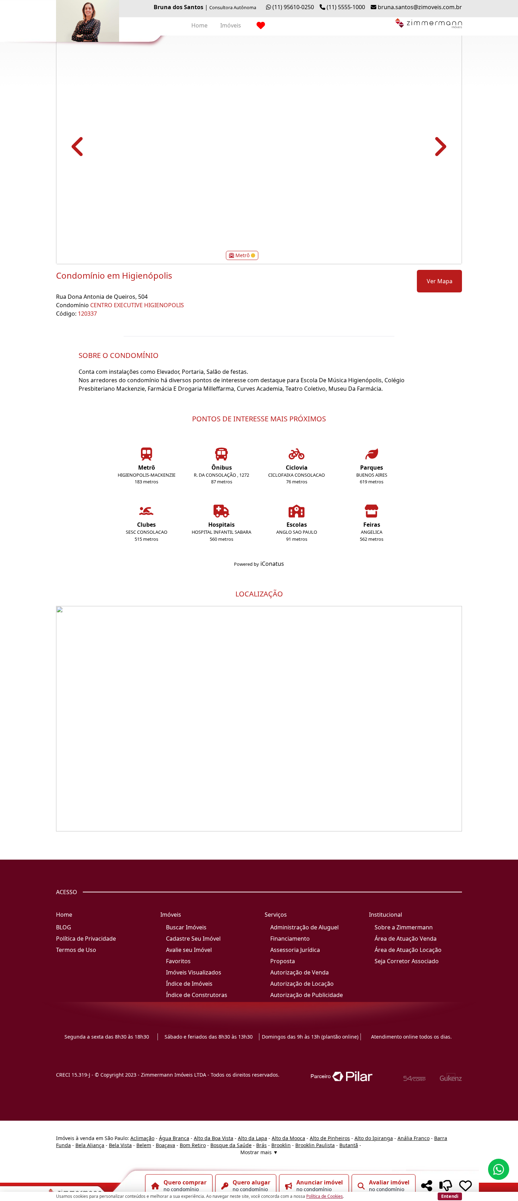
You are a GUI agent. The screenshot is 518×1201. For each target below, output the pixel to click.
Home (199, 25)
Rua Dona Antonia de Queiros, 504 (102, 297)
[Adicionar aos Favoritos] (465, 1186)
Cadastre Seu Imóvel (193, 938)
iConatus (272, 564)
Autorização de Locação (302, 984)
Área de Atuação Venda (406, 938)
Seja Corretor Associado (407, 961)
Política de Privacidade (86, 938)
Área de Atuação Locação (408, 950)
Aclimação (142, 1138)
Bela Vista (120, 1145)
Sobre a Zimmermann (404, 927)
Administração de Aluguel (304, 927)
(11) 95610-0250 (293, 7)
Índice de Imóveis (189, 984)
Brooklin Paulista (315, 1145)
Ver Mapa (439, 281)
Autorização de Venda (299, 972)
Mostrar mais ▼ (259, 1152)
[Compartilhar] (426, 1186)
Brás (261, 1145)
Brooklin (281, 1145)
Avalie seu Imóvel (189, 950)
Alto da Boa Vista (213, 1138)
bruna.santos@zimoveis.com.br (420, 7)
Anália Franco (413, 1138)
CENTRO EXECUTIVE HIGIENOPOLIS (137, 305)
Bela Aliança (89, 1145)
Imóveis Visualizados (193, 972)
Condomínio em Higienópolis (114, 275)
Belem (143, 1145)
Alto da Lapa (252, 1138)
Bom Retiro (193, 1145)
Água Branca (174, 1138)
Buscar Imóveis (186, 927)
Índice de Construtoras (196, 995)
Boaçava (165, 1145)
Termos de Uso (76, 950)
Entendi (449, 1196)
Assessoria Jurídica (295, 950)
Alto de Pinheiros (330, 1138)
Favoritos (178, 961)
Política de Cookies (324, 1196)
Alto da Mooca (288, 1138)
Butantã (348, 1145)
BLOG (63, 927)
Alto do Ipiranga (373, 1138)
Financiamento (290, 938)
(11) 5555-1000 (346, 7)
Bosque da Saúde (231, 1145)
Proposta (282, 961)
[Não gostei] (445, 1186)
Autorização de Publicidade (306, 995)
